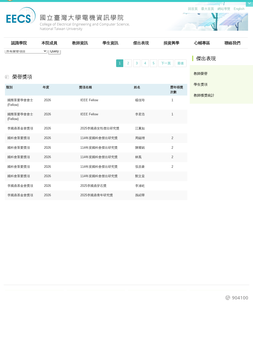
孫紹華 (140, 195)
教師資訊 (80, 43)
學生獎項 (201, 84)
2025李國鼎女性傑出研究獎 (99, 128)
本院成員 (49, 43)
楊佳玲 (140, 100)
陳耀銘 (140, 147)
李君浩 (140, 114)
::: (187, 10)
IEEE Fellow (89, 100)
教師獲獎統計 (204, 95)
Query (54, 51)
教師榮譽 (201, 73)
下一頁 (166, 63)
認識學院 (19, 43)
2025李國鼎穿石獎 (93, 186)
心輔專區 (202, 43)
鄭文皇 (140, 176)
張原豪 (140, 167)
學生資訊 (110, 43)
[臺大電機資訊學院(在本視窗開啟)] (67, 22)
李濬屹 (140, 186)
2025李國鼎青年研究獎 (96, 195)
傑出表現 (141, 43)
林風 (138, 157)
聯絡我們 (232, 43)
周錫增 (140, 138)
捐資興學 (171, 43)
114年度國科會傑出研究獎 (99, 138)
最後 (180, 63)
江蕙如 (140, 128)
